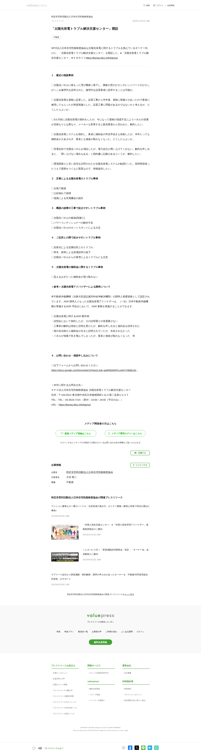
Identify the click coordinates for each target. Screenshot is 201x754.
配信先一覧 (83, 632)
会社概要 (127, 673)
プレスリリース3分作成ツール (65, 708)
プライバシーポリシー (133, 695)
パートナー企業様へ (97, 700)
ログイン (160, 5)
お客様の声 (96, 632)
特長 (58, 632)
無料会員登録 (100, 642)
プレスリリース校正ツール (63, 714)
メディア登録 (94, 695)
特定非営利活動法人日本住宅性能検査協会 (72, 16)
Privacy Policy (108, 730)
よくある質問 (127, 632)
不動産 (56, 37)
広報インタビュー (60, 673)
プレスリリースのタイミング (64, 702)
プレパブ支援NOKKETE (99, 673)
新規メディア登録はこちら (78, 433)
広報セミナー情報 (60, 685)
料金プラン (69, 632)
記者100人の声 (59, 679)
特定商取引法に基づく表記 (134, 700)
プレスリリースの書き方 (63, 690)
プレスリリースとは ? (53, 748)
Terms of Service (119, 730)
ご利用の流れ (111, 632)
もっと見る (129, 594)
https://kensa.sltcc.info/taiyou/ (102, 58)
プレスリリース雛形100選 (63, 696)
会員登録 (170, 5)
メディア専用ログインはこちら (126, 433)
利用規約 (127, 689)
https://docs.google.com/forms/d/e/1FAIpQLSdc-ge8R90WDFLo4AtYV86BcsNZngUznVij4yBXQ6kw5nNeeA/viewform (95, 370)
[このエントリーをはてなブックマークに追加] (150, 749)
